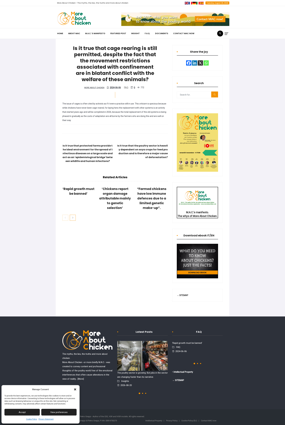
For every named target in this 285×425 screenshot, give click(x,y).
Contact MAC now (183, 33)
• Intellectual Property (182, 372)
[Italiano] (198, 3)
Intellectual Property (153, 421)
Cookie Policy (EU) (189, 421)
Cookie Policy (31, 419)
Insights (125, 381)
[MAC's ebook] (197, 261)
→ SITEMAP (182, 295)
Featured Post (118, 33)
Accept (22, 412)
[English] (187, 3)
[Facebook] (188, 63)
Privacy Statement (46, 419)
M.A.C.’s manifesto (95, 33)
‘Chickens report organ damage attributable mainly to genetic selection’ (115, 198)
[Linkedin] (194, 63)
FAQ (126, 87)
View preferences (59, 412)
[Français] (190, 3)
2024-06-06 (115, 87)
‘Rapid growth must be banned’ (187, 343)
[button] (75, 389)
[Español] (202, 3)
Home (60, 33)
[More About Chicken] (74, 19)
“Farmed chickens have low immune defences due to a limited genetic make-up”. (151, 198)
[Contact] (175, 19)
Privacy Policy (172, 421)
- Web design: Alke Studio (128, 421)
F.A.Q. (147, 33)
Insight (135, 33)
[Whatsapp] (206, 63)
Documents (161, 33)
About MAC (74, 33)
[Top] (87, 341)
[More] (81, 379)
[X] (200, 63)
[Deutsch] (194, 3)
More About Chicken (94, 87)
